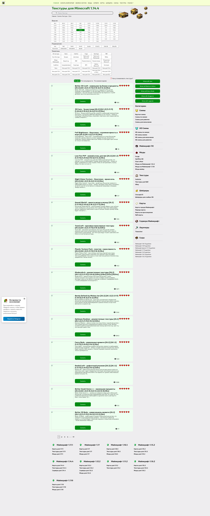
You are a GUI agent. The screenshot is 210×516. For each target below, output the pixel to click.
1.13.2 (97, 30)
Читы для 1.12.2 (86, 68)
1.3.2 (97, 39)
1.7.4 (97, 34)
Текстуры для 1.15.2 (141, 451)
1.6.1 (72, 36)
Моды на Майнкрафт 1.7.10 (145, 166)
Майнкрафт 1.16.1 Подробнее (143, 254)
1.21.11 (88, 23)
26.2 (55, 23)
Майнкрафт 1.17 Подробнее (142, 250)
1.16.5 (114, 27)
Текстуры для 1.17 (85, 451)
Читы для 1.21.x (56, 74)
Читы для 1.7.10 (66, 74)
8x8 (63, 46)
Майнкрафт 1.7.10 (65, 480)
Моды (142, 152)
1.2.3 (63, 41)
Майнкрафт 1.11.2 (119, 461)
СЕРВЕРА (96, 3)
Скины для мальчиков (143, 122)
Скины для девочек (142, 119)
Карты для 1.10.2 (140, 465)
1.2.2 (72, 41)
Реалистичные (96, 61)
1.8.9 (106, 32)
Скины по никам (141, 117)
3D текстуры (56, 54)
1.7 (114, 34)
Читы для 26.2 (106, 74)
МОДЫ (90, 3)
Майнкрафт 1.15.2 (146, 445)
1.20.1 (55, 27)
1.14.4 (80, 30)
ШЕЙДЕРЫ (109, 3)
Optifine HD (139, 159)
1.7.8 (72, 34)
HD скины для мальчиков (144, 137)
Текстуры (144, 175)
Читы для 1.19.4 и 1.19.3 (96, 71)
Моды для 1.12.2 (85, 473)
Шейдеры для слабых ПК (144, 197)
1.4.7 (114, 36)
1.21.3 (80, 25)
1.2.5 (114, 39)
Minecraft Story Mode (147, 91)
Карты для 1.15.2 (140, 449)
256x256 (114, 46)
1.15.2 (63, 30)
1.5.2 (89, 36)
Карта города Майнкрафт (144, 207)
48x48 (80, 48)
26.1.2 (63, 23)
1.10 (80, 32)
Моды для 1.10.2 (139, 470)
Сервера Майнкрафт (149, 221)
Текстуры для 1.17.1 (59, 451)
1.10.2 (72, 32)
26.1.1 (72, 23)
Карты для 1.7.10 (58, 484)
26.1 (80, 23)
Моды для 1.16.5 (112, 454)
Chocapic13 (139, 194)
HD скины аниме (141, 135)
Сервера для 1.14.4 (59, 470)
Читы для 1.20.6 (106, 71)
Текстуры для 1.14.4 (59, 468)
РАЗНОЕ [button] (130, 3)
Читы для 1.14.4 (106, 68)
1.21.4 (72, 25)
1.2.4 (55, 41)
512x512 (97, 46)
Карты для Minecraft (86, 57)
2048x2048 (64, 48)
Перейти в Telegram (14, 318)
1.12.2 (114, 30)
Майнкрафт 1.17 (92, 445)
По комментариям (100, 81)
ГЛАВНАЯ (56, 3)
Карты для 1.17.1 (57, 449)
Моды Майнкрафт (56, 61)
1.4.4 (72, 39)
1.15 (72, 30)
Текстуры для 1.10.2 (141, 468)
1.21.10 (97, 23)
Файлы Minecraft (96, 65)
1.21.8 (114, 23)
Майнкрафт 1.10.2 (146, 461)
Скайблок (55, 65)
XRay (137, 184)
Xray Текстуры (56, 57)
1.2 (80, 41)
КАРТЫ (102, 3)
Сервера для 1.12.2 (86, 470)
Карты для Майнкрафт (96, 57)
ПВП (76, 61)
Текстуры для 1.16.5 (114, 451)
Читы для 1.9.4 (86, 74)
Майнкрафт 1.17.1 (65, 445)
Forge (86, 54)
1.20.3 (114, 25)
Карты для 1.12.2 (85, 465)
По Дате (77, 81)
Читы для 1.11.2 (76, 68)
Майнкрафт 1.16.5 (119, 445)
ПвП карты (139, 215)
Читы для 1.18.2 (86, 71)
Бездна (66, 57)
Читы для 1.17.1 (76, 71)
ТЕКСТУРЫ (123, 3)
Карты (142, 203)
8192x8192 (72, 48)
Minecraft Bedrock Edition (147, 86)
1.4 (89, 39)
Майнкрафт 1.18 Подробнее (143, 246)
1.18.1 (89, 27)
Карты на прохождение (144, 212)
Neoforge (96, 54)
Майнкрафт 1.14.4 (64, 461)
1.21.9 (106, 23)
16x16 (72, 46)
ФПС (86, 65)
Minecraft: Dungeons (147, 96)
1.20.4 (105, 25)
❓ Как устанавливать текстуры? (121, 78)
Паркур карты (140, 210)
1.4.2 (80, 39)
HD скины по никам (142, 132)
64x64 (89, 46)
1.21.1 (89, 25)
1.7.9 (64, 34)
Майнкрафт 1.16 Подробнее (142, 252)
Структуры (76, 65)
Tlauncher (139, 231)
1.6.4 (55, 36)
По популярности (87, 81)
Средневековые (66, 65)
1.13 (106, 30)
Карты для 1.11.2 (112, 465)
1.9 (97, 32)
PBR (106, 54)
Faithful (76, 54)
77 (73, 437)
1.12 (55, 32)
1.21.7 (55, 25)
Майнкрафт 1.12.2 (92, 461)
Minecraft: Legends (147, 101)
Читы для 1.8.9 (76, 74)
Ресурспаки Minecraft (106, 61)
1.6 (80, 36)
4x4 (55, 46)
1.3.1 (106, 39)
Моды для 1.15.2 (139, 454)
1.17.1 (97, 27)
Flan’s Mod (139, 161)
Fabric (66, 54)
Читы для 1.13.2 (96, 68)
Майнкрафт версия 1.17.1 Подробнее (144, 248)
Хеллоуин (106, 65)
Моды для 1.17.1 (57, 454)
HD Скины (144, 128)
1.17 (106, 27)
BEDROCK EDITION (81, 3)
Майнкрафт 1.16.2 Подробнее (143, 256)
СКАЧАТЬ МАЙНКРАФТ (67, 3)
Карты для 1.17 (84, 449)
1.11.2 (63, 32)
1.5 (106, 36)
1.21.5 (63, 25)
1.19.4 (63, 27)
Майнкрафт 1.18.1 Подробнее (143, 243)
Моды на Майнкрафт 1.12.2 (145, 164)
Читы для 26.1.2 (96, 74)
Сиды (142, 237)
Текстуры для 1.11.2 (113, 468)
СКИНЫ (116, 3)
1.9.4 (89, 32)
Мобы (106, 57)
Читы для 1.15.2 (56, 71)
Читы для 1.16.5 (66, 71)
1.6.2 (63, 36)
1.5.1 (97, 36)
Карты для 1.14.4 (58, 465)
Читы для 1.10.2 (66, 68)
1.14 (89, 30)
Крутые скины (140, 114)
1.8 (114, 32)
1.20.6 (97, 25)
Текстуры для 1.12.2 (86, 468)
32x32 (80, 46)
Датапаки (76, 57)
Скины (142, 110)
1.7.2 (106, 34)
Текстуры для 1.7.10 (59, 487)
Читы (56, 68)
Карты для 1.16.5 (112, 449)
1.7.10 (55, 34)
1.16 (55, 30)
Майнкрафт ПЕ (146, 146)
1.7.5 (89, 34)
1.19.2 (72, 27)
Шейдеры (144, 190)
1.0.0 (97, 41)
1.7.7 (80, 34)
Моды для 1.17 (84, 454)
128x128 (106, 46)
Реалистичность (86, 61)
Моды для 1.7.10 (57, 489)
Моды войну (139, 169)
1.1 (88, 41)
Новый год (66, 61)
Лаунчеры (144, 227)
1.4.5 (63, 39)
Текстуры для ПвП (141, 182)
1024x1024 (55, 48)
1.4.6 (55, 39)
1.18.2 (80, 27)
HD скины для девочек (143, 140)
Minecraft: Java (147, 81)
